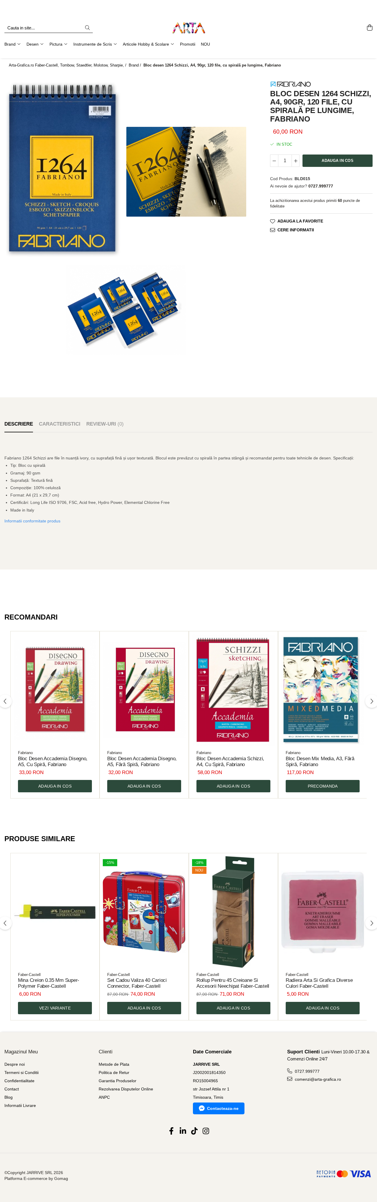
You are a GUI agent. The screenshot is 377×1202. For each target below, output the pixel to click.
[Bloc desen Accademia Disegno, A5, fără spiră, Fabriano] (144, 690)
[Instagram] (206, 1131)
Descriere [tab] (18, 424)
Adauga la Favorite (300, 221)
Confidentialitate (19, 1080)
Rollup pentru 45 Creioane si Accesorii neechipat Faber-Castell (232, 983)
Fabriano (25, 753)
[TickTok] (194, 1131)
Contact (11, 1089)
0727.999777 (307, 1071)
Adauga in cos (337, 160)
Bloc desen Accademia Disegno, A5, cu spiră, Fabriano (52, 761)
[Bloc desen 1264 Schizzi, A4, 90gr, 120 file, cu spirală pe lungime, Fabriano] (65, 172)
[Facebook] (171, 1131)
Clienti (106, 1052)
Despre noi (14, 1064)
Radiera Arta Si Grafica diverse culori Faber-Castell (319, 983)
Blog (8, 1097)
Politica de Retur (114, 1072)
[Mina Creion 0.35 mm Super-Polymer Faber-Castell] (55, 912)
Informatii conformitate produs (32, 521)
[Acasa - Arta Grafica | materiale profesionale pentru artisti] (188, 28)
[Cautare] (87, 28)
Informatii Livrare (20, 1105)
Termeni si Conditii (21, 1072)
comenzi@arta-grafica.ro (317, 1079)
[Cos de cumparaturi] (369, 27)
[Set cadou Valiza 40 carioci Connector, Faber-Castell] (144, 912)
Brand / (135, 65)
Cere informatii (295, 230)
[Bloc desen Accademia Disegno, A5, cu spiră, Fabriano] (55, 690)
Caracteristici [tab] (59, 424)
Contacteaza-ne (223, 1108)
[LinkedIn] (183, 1131)
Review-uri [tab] (105, 424)
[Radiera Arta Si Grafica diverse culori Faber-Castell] (322, 912)
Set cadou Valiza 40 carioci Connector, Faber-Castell (137, 983)
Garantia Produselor (117, 1080)
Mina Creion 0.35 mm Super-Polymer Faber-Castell (48, 983)
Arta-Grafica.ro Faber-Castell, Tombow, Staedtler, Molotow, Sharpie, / (68, 65)
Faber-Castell (29, 974)
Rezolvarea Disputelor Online (126, 1089)
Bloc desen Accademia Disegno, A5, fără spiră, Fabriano (142, 761)
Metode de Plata (114, 1064)
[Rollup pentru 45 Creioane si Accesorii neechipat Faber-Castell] (233, 912)
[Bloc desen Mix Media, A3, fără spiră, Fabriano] (322, 690)
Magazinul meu (21, 1052)
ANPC (104, 1097)
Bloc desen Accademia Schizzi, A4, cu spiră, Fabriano (230, 761)
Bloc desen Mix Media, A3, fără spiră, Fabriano (320, 761)
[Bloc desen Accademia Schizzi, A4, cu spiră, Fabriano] (233, 690)
